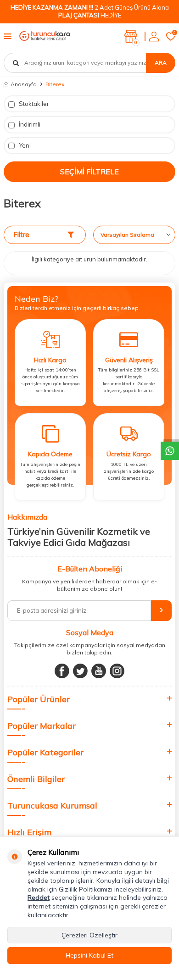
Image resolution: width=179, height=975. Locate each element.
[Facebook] (62, 671)
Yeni (24, 145)
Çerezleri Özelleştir (89, 935)
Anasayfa (24, 84)
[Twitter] (80, 671)
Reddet (39, 897)
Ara (161, 62)
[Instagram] (117, 671)
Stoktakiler (33, 103)
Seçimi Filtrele (89, 171)
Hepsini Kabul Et (89, 955)
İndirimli (28, 124)
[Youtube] (98, 671)
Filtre (21, 234)
